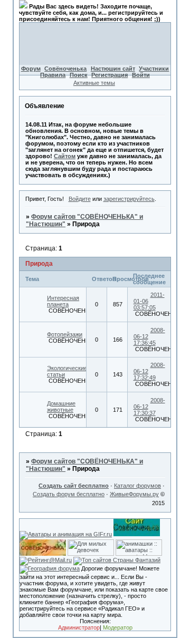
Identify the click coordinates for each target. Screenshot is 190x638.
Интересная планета (63, 301)
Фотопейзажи (64, 334)
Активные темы (94, 83)
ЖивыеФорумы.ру (134, 494)
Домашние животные (61, 406)
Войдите (80, 199)
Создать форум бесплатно (68, 494)
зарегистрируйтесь (129, 199)
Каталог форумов (137, 485)
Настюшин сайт (113, 68)
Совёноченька (65, 68)
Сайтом (64, 156)
